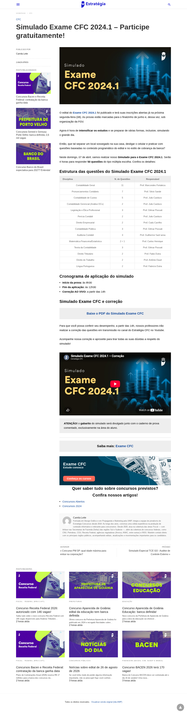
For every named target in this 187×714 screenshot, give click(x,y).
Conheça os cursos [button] (79, 478)
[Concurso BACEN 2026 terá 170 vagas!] (146, 644)
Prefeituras (75, 601)
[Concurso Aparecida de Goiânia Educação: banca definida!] (146, 585)
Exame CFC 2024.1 (84, 112)
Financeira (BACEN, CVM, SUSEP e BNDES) (142, 660)
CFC (30, 13)
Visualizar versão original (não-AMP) (106, 702)
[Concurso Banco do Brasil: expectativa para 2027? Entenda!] (33, 153)
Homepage (21, 13)
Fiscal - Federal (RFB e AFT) (30, 601)
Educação (127, 601)
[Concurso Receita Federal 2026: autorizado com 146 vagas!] (40, 585)
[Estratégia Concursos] (93, 4)
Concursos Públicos (80, 660)
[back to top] (180, 707)
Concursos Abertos (73, 501)
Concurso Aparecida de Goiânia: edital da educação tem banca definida (90, 612)
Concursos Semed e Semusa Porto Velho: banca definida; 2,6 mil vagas (32, 135)
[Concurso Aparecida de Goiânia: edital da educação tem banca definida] (93, 585)
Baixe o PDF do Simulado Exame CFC (115, 313)
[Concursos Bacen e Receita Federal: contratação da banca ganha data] (33, 83)
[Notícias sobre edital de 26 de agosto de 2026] (93, 644)
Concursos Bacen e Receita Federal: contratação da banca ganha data (32, 99)
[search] (169, 4)
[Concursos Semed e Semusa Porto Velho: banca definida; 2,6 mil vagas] (33, 118)
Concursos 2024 (72, 506)
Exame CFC (124, 446)
